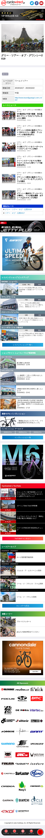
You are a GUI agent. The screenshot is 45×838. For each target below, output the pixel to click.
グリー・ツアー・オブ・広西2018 (18, 209)
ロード (5, 74)
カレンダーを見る (22, 606)
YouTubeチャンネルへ (23, 538)
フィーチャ (14, 833)
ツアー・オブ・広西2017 (15, 213)
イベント (31, 833)
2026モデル (8, 432)
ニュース (6, 833)
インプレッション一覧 (23, 437)
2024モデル (38, 432)
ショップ (23, 833)
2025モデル (23, 432)
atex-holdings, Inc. (20, 823)
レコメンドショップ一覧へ (22, 345)
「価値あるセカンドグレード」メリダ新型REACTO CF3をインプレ (30, 422)
